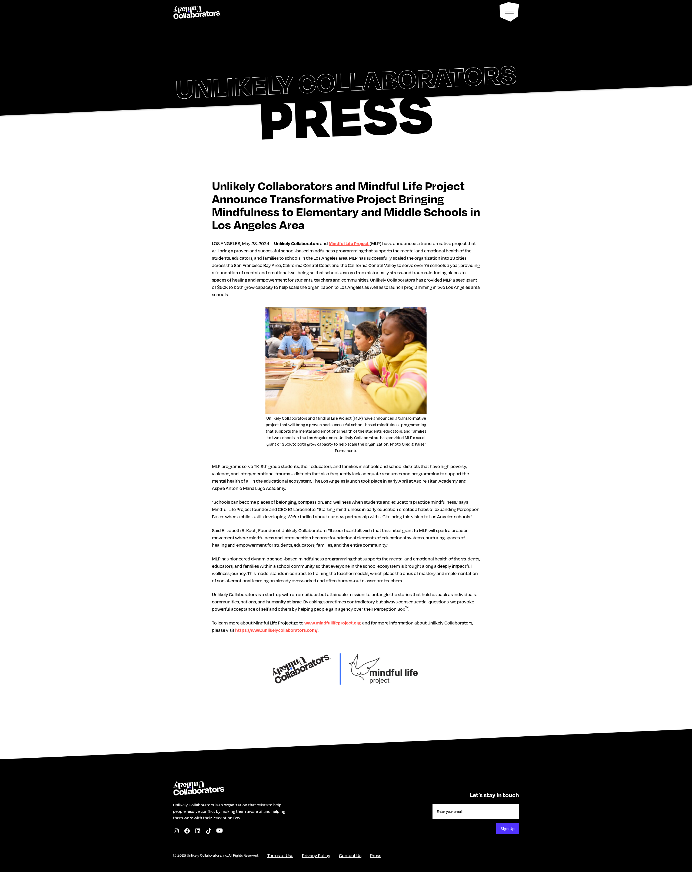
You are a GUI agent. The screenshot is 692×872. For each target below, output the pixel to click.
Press (375, 855)
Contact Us (350, 855)
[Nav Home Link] (197, 11)
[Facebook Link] (187, 831)
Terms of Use (280, 855)
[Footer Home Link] (199, 786)
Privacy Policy (316, 855)
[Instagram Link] (176, 831)
